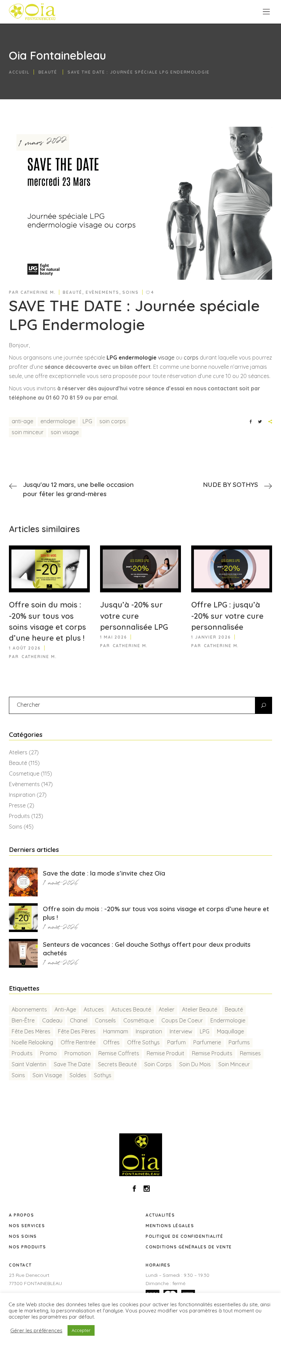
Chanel (78, 1020)
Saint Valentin (29, 1064)
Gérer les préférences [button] (36, 1331)
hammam (115, 1031)
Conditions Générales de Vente (189, 1246)
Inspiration (22, 794)
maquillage (230, 1031)
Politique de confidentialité (184, 1236)
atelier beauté (199, 1009)
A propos (21, 1215)
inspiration (149, 1031)
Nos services (27, 1225)
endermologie (57, 421)
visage (166, 357)
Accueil (19, 71)
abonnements (29, 1009)
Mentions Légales (170, 1225)
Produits (19, 816)
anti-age (22, 421)
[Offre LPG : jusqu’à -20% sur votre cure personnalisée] (231, 568)
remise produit (165, 1053)
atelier (166, 1009)
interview (181, 1031)
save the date (72, 1064)
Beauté (47, 71)
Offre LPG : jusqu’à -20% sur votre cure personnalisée (227, 615)
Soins (130, 292)
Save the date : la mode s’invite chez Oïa (104, 873)
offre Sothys (143, 1042)
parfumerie (207, 1042)
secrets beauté (117, 1064)
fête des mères (31, 1031)
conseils (105, 1020)
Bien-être (23, 1020)
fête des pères (77, 1031)
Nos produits (27, 1246)
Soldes (78, 1075)
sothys (102, 1075)
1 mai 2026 (113, 637)
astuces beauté (131, 1009)
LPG (87, 421)
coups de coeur (182, 1020)
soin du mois (195, 1064)
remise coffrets (118, 1053)
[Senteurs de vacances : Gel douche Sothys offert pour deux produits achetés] (23, 953)
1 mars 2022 (43, 142)
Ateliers (18, 752)
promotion (77, 1053)
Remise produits (212, 1053)
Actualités (160, 1215)
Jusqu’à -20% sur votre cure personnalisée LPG (134, 615)
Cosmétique (138, 1020)
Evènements (102, 292)
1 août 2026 (25, 648)
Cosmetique (24, 773)
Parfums (239, 1042)
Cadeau (52, 1020)
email (110, 397)
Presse (17, 805)
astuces (94, 1009)
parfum (176, 1042)
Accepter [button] (81, 1330)
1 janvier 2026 (211, 637)
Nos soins (23, 1236)
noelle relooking (32, 1042)
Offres (111, 1042)
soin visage (65, 432)
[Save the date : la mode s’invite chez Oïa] (23, 882)
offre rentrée (78, 1042)
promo (48, 1053)
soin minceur (28, 432)
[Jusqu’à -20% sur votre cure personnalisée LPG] (140, 568)
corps (192, 357)
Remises (250, 1053)
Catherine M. (38, 292)
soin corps (112, 421)
